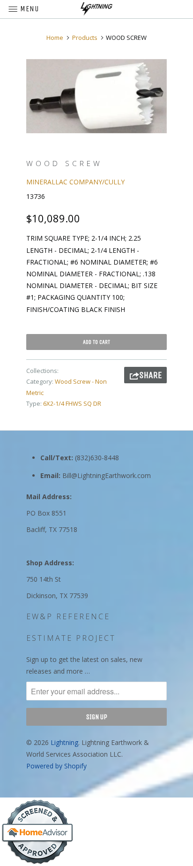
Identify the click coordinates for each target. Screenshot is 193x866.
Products (84, 37)
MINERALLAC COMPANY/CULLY (75, 181)
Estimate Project (71, 638)
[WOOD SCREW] (96, 96)
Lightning (64, 742)
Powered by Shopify (56, 765)
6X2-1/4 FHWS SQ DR (72, 403)
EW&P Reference (68, 616)
